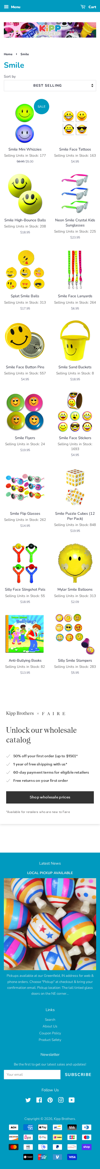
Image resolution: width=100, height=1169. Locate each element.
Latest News (50, 863)
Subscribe (78, 1075)
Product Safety (50, 1039)
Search (50, 1019)
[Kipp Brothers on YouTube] (72, 1101)
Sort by (10, 76)
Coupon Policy (50, 1033)
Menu (15, 7)
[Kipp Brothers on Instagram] (61, 1101)
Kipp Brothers (64, 1118)
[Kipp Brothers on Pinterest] (50, 1101)
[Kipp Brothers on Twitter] (28, 1101)
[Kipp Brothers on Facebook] (39, 1101)
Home (8, 54)
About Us (50, 1026)
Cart (91, 7)
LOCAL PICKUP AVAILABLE (50, 872)
